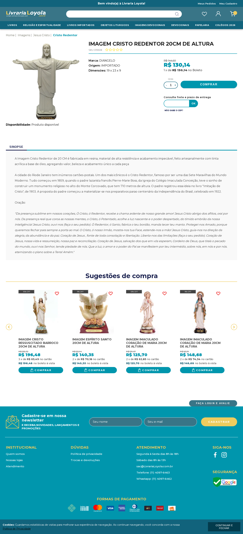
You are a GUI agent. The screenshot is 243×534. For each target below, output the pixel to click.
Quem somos (15, 454)
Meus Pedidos (207, 3)
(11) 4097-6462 (162, 478)
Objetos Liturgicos (115, 25)
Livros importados (80, 25)
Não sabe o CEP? (174, 110)
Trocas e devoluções (85, 460)
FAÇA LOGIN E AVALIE (213, 403)
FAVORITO (56, 293)
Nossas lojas (14, 460)
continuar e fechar (224, 527)
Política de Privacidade (17, 528)
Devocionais (180, 25)
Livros (12, 25)
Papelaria (202, 25)
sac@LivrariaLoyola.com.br (154, 466)
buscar (177, 14)
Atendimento (15, 466)
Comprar (43, 370)
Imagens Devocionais (150, 25)
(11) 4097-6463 (160, 472)
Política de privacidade (86, 454)
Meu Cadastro (228, 3)
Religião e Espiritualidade (42, 25)
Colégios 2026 (225, 25)
